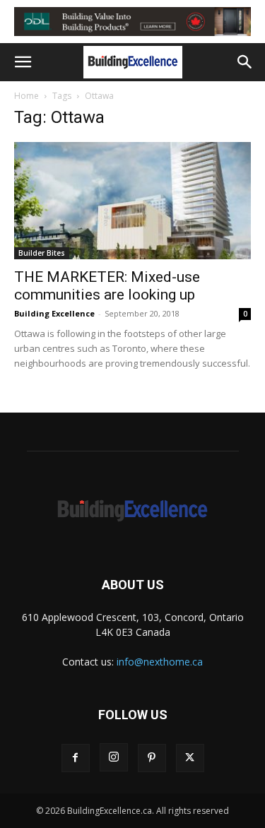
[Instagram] (114, 757)
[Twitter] (190, 758)
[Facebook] (75, 758)
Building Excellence (54, 313)
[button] (22, 62)
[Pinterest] (152, 758)
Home (26, 96)
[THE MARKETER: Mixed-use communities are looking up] (132, 200)
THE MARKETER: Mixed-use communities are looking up (107, 285)
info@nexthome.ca (160, 661)
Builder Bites (41, 253)
